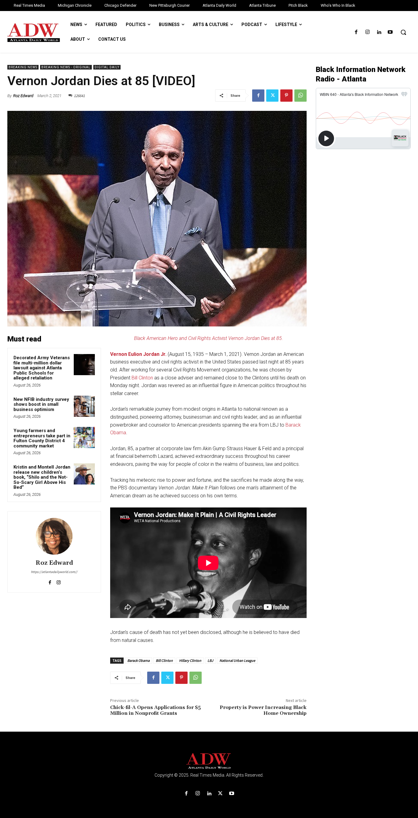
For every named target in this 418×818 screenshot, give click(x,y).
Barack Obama (138, 660)
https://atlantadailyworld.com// (54, 572)
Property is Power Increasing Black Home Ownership (263, 710)
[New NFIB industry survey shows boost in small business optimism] (84, 406)
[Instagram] (367, 32)
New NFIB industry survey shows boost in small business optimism (41, 404)
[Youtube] (390, 32)
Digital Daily (107, 67)
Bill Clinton (142, 378)
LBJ (210, 660)
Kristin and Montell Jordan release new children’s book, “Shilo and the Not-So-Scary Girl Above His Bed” (41, 477)
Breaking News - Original (66, 67)
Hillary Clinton (190, 660)
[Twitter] (272, 95)
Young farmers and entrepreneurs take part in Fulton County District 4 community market (41, 438)
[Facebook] (356, 32)
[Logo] (209, 761)
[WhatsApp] (300, 95)
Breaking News (23, 67)
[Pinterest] (286, 95)
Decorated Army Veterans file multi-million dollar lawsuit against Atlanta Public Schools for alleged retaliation (41, 368)
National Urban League (237, 660)
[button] (403, 32)
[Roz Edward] (54, 536)
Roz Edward (23, 95)
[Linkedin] (379, 32)
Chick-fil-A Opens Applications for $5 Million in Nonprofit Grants (155, 710)
